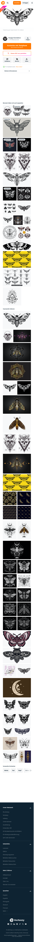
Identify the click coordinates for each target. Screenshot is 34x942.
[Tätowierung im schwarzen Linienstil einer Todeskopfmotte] (16, 334)
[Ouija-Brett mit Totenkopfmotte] (10, 307)
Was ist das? (19, 67)
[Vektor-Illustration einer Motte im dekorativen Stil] (16, 139)
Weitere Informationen (10, 70)
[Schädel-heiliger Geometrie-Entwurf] (10, 188)
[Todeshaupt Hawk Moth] (16, 409)
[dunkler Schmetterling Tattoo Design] (10, 170)
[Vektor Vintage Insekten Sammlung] (16, 366)
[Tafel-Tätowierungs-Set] (10, 254)
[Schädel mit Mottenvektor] (7, 110)
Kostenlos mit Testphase (17, 46)
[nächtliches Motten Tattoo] (10, 240)
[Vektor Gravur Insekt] (16, 225)
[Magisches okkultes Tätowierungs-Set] (10, 321)
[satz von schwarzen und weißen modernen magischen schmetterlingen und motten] (10, 268)
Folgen (28, 39)
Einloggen (25, 3)
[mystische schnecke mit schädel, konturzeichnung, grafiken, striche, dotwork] (10, 927)
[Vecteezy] (3, 3)
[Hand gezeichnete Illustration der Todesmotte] (10, 156)
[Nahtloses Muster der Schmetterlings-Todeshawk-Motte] (16, 348)
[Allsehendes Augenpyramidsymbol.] (12, 385)
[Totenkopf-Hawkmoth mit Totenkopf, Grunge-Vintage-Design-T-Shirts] (16, 895)
